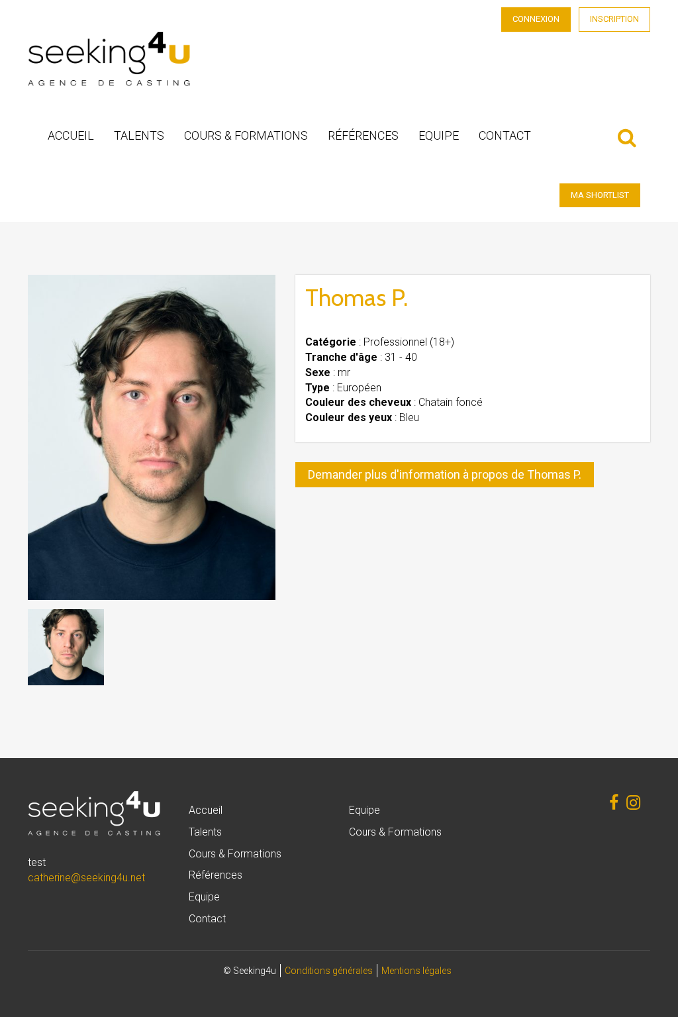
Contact (505, 135)
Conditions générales (329, 970)
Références (363, 135)
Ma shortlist (600, 195)
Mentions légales (416, 970)
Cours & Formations (246, 135)
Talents (139, 135)
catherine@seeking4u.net (86, 877)
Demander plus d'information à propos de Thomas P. (444, 474)
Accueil (71, 135)
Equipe (438, 135)
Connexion (535, 19)
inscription (614, 19)
